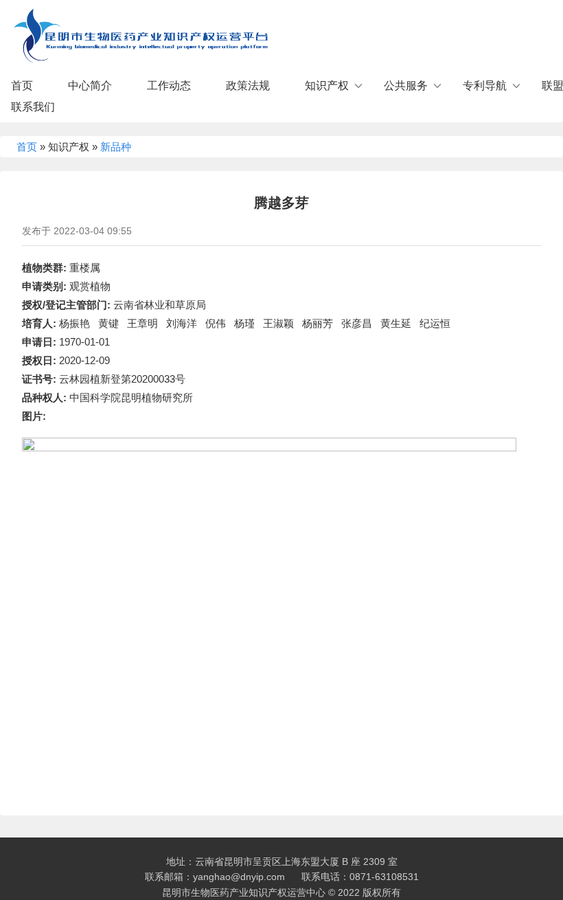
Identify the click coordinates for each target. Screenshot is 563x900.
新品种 (115, 147)
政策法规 (248, 85)
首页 (22, 85)
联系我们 (33, 107)
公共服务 (406, 85)
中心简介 (90, 85)
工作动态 (169, 85)
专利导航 (485, 85)
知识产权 (327, 85)
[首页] (137, 33)
